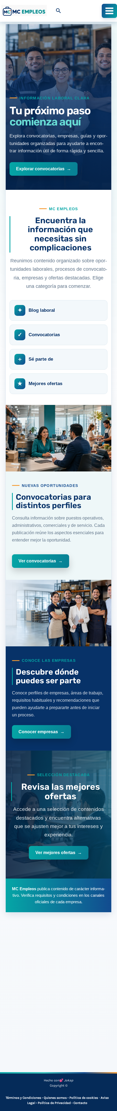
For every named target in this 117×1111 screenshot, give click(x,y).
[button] (58, 11)
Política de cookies (83, 1098)
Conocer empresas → (41, 731)
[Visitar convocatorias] (58, 438)
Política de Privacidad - (55, 1103)
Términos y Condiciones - (25, 1098)
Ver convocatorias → (41, 561)
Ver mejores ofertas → (58, 852)
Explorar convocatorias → (43, 168)
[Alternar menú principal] (109, 11)
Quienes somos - (56, 1098)
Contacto (80, 1103)
